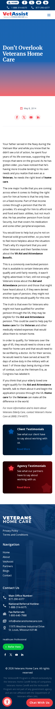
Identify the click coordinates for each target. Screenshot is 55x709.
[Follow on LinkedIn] (45, 2)
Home (6, 552)
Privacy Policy (10, 530)
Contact (7, 575)
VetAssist (8, 561)
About (6, 557)
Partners (8, 566)
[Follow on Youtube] (38, 2)
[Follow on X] (31, 2)
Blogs (6, 571)
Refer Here (14, 646)
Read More (23, 449)
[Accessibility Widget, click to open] (7, 702)
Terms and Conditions (15, 534)
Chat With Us (40, 703)
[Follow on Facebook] (24, 2)
